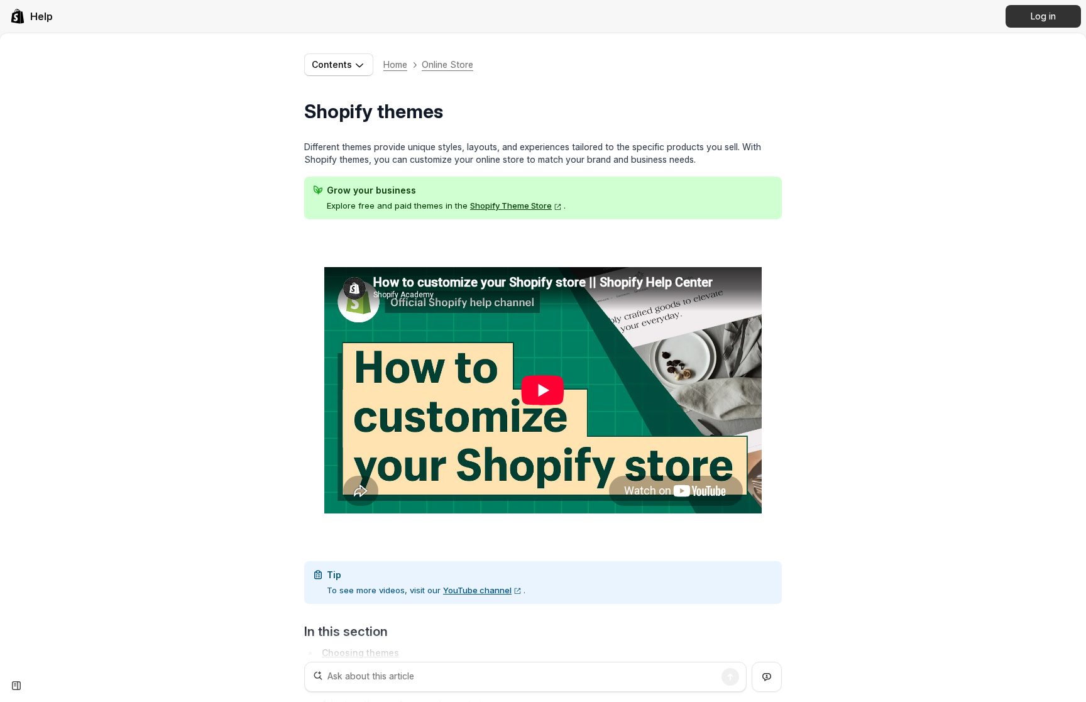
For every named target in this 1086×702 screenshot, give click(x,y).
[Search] (730, 677)
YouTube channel (477, 590)
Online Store (447, 64)
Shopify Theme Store (511, 205)
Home (395, 64)
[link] (31, 16)
